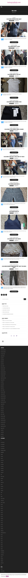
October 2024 (3, 353)
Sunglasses (2, 550)
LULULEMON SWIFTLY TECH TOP (14, 74)
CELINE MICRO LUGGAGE (6, 310)
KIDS (1, 492)
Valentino (2, 554)
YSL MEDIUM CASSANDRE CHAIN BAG (8, 314)
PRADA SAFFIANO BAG (6, 312)
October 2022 (3, 400)
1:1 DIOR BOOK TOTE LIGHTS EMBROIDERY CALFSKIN (12, 328)
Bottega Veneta (3, 450)
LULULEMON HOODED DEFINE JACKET (14, 19)
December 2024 (3, 349)
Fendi (1, 480)
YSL (1, 564)
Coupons (2, 472)
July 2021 (2, 430)
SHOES (2, 546)
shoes (2, 544)
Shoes (2, 534)
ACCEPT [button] (7, 576)
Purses (2, 506)
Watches (2, 562)
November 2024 (3, 351)
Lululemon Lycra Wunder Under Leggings (14, 129)
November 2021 (3, 422)
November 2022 (3, 398)
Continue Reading (14, 42)
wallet (2, 556)
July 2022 (2, 406)
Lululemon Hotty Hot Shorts (14, 239)
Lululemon (14, 17)
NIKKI (3, 320)
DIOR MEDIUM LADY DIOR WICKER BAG (10, 324)
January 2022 (3, 418)
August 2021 (2, 428)
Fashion (2, 478)
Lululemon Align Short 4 (14, 184)
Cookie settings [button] (3, 576)
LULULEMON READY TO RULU (14, 46)
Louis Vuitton (2, 498)
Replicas (17, 100)
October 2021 (3, 424)
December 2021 (3, 420)
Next (6, 295)
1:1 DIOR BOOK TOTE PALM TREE (9, 322)
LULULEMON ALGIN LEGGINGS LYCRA (14, 102)
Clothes (2, 462)
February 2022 (3, 416)
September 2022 (3, 402)
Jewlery (2, 490)
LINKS (1, 496)
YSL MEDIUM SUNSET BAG (6, 308)
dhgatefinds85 (17, 20)
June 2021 (2, 432)
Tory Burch (2, 552)
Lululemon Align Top (14, 211)
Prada (2, 504)
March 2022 (2, 414)
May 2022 (2, 410)
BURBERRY (2, 452)
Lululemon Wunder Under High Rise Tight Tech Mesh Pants (14, 266)
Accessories (2, 442)
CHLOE (2, 458)
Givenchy (2, 482)
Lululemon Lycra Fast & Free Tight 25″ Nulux (14, 156)
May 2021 (2, 434)
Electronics (2, 476)
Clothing (11, 100)
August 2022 (2, 404)
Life (1, 494)
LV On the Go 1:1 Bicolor (8, 320)
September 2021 (3, 426)
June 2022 (2, 408)
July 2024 (2, 357)
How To (2, 488)
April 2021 (2, 436)
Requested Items (3, 532)
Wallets (2, 558)
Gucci (2, 484)
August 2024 (2, 355)
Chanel (2, 456)
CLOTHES (2, 460)
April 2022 (2, 412)
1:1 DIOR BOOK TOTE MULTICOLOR (10, 326)
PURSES (2, 518)
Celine (2, 454)
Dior (1, 474)
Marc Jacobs (3, 502)
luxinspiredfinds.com (14, 2)
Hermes (2, 486)
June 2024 (2, 359)
